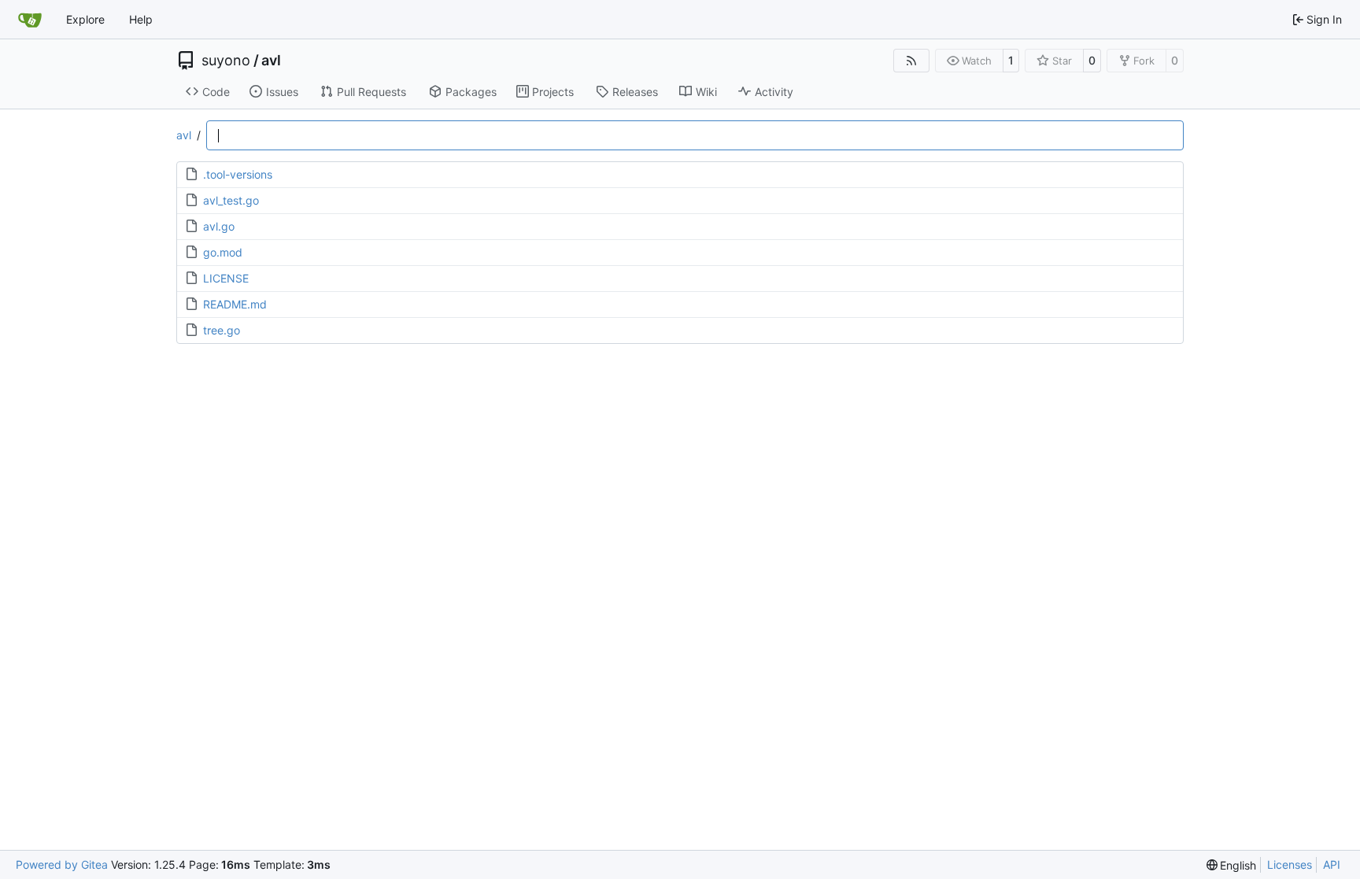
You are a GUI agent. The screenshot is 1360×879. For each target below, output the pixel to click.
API (1331, 864)
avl (271, 60)
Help (141, 19)
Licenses (1289, 864)
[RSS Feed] (911, 60)
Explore (85, 19)
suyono (225, 60)
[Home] (30, 20)
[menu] (1232, 865)
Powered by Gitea (62, 864)
